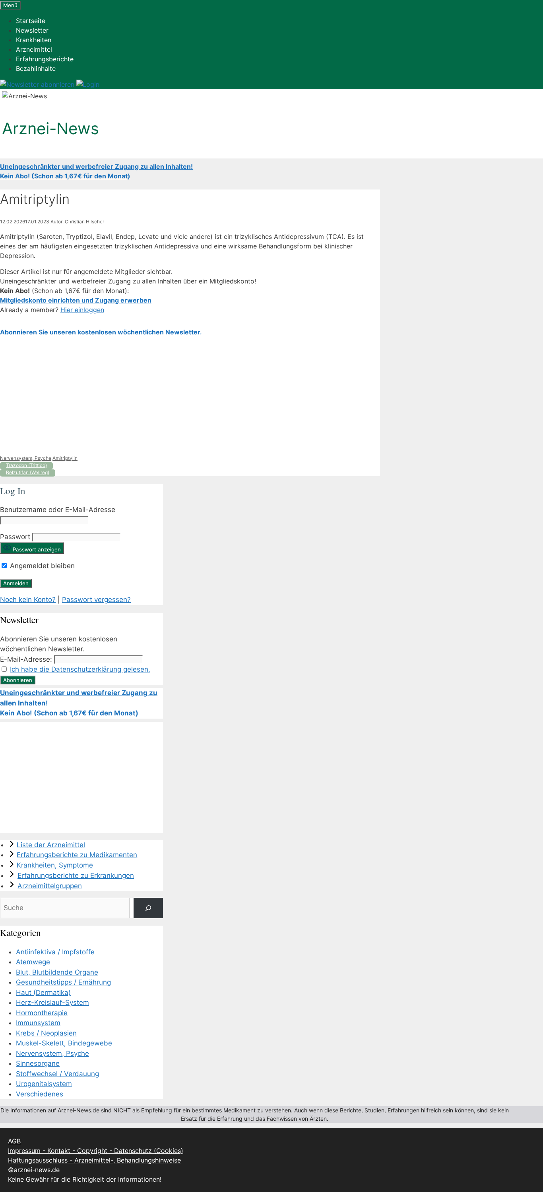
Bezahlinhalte (36, 68)
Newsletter (32, 30)
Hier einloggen (82, 310)
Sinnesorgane (38, 1063)
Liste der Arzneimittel (51, 845)
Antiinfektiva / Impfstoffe (55, 952)
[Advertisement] (190, 395)
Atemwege (33, 962)
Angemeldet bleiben (41, 566)
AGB (14, 1141)
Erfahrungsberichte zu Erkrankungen (75, 875)
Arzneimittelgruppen (49, 886)
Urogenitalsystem (44, 1084)
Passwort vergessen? (96, 600)
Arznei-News (50, 128)
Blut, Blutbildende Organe (57, 972)
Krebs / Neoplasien (46, 1033)
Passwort (15, 537)
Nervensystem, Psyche (25, 458)
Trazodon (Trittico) (26, 465)
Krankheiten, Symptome (55, 865)
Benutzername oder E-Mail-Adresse (57, 510)
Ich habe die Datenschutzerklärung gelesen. (80, 669)
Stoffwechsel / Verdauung (57, 1074)
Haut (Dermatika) (43, 993)
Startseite (30, 21)
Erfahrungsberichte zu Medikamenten (77, 855)
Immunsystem (38, 1023)
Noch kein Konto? (28, 600)
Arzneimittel (34, 49)
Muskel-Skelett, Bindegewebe (64, 1043)
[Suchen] (148, 908)
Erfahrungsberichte (45, 59)
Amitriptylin (65, 458)
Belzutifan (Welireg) (27, 472)
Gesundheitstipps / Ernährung (63, 982)
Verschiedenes (39, 1094)
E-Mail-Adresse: (26, 659)
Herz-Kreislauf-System (52, 1002)
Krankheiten (33, 40)
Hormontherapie (42, 1013)
